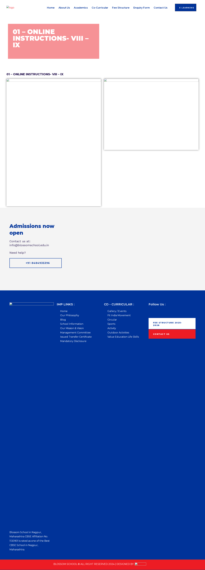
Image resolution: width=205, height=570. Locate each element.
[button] (185, 7)
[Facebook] (151, 312)
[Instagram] (171, 312)
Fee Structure (121, 7)
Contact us (160, 7)
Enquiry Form (141, 7)
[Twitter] (158, 312)
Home (51, 7)
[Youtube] (164, 312)
